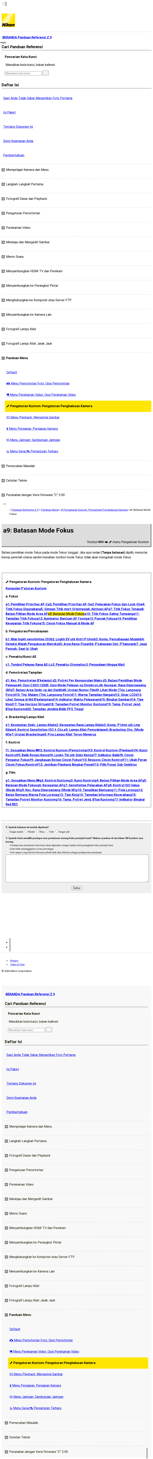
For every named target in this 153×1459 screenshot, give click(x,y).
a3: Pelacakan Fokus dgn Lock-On (115, 604)
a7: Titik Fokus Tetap (124, 609)
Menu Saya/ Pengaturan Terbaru (32, 451)
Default (11, 372)
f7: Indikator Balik (106, 755)
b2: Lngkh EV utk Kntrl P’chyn (72, 639)
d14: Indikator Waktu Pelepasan (75, 699)
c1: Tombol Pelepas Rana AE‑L (28, 665)
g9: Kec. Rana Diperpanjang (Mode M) (48, 790)
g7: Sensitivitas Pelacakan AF (85, 785)
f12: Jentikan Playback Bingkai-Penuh (65, 765)
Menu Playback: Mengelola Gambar (33, 417)
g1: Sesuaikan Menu (22, 780)
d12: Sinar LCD (125, 695)
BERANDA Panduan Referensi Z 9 (30, 994)
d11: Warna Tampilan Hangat (92, 695)
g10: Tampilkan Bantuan (93, 790)
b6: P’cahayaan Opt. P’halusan (112, 644)
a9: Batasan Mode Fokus (66, 614)
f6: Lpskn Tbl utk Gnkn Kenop (71, 755)
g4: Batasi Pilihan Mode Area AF (118, 780)
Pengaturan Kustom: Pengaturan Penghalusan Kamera (49, 406)
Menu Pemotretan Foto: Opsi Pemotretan (38, 383)
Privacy (14, 960)
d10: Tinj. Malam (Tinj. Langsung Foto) (42, 695)
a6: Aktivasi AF (97, 609)
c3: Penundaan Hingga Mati (104, 665)
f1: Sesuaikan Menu (22, 750)
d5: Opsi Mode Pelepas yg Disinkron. (72, 685)
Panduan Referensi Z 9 (25, 509)
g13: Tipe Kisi (67, 795)
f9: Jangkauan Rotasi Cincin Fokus (55, 760)
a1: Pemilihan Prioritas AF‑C (27, 604)
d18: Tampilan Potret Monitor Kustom (76, 704)
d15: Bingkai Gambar (114, 699)
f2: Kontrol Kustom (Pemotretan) (64, 750)
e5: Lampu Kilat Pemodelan (84, 730)
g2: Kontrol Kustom (54, 780)
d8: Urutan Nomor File (78, 690)
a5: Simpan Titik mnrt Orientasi (62, 609)
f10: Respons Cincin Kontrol (102, 760)
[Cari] (45, 72)
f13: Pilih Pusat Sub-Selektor (115, 765)
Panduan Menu (50, 509)
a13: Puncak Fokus (101, 618)
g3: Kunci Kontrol (81, 780)
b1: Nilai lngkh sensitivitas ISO (28, 639)
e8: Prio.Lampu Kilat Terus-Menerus (69, 734)
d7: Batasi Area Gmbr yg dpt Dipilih (36, 690)
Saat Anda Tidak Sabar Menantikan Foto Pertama (37, 98)
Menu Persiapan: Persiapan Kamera (32, 429)
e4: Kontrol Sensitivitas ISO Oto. (38, 730)
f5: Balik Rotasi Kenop (33, 755)
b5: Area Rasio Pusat (74, 644)
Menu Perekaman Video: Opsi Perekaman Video (41, 395)
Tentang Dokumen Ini (18, 127)
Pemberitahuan (13, 155)
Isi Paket (9, 112)
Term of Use (17, 964)
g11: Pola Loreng (124, 790)
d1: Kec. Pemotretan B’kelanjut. (29, 680)
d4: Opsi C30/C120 (31, 685)
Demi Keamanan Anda (18, 141)
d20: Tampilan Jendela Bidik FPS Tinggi (54, 709)
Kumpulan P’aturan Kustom (26, 588)
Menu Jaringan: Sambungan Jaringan (33, 440)
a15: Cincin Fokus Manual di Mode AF (66, 623)
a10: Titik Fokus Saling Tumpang (108, 614)
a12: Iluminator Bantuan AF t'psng (62, 618)
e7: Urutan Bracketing (26, 734)
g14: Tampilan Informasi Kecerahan (103, 795)
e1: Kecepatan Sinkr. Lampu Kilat (30, 725)
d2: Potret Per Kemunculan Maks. (78, 680)
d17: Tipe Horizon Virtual (29, 704)
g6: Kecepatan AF (50, 785)
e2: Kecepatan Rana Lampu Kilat (78, 725)
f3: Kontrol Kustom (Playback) (111, 750)
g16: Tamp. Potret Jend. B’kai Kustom (84, 799)
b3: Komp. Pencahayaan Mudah (117, 639)
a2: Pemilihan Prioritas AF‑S (69, 604)
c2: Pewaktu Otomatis (67, 665)
